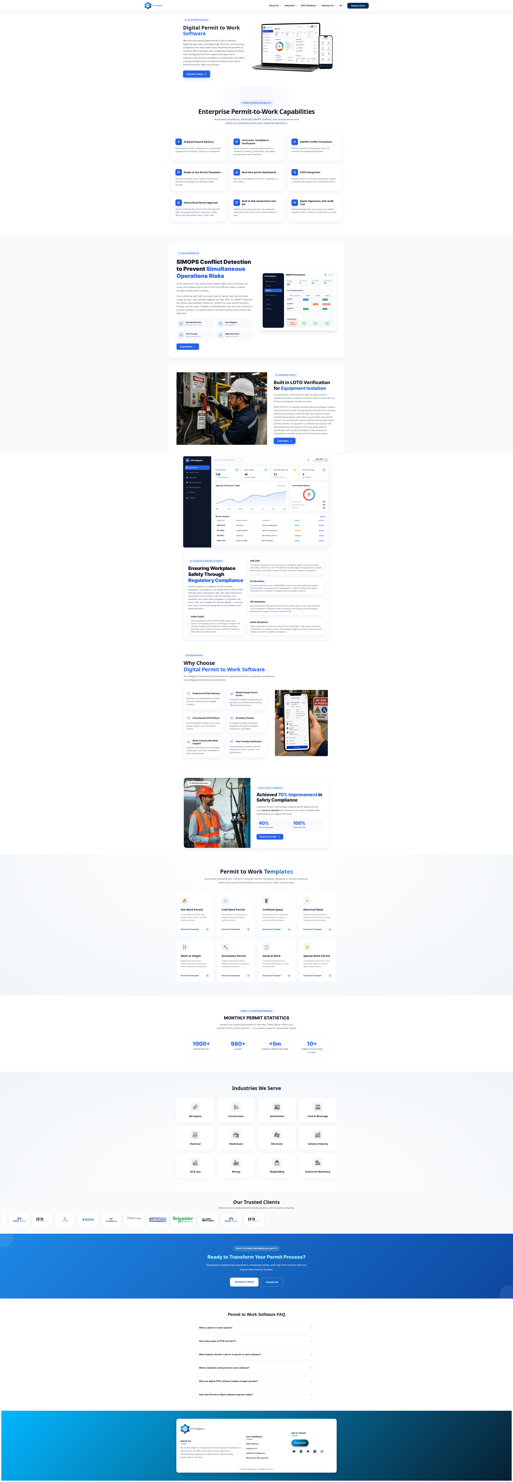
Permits (268, 286)
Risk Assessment (271, 295)
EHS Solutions (308, 5)
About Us (274, 5)
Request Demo (358, 6)
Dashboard (271, 281)
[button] (286, 565)
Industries (290, 5)
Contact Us (272, 1282)
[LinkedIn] (301, 1451)
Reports (268, 304)
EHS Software (252, 1444)
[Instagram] (321, 1451)
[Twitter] (308, 1451)
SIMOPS (268, 290)
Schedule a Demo (244, 1281)
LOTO (268, 299)
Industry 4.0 (327, 5)
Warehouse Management (257, 1458)
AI (341, 5)
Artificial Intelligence (255, 1453)
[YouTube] (294, 1451)
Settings (268, 308)
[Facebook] (315, 1451)
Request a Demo (195, 74)
